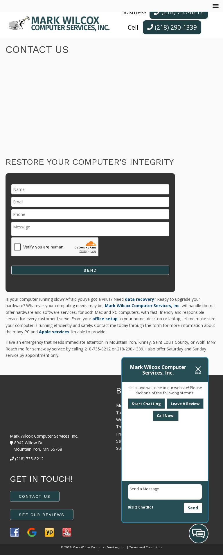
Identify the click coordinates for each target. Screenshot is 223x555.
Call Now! (166, 415)
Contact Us (35, 496)
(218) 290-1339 (175, 27)
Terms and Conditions (146, 547)
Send (193, 508)
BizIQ (132, 507)
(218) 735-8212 (182, 12)
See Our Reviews (41, 514)
